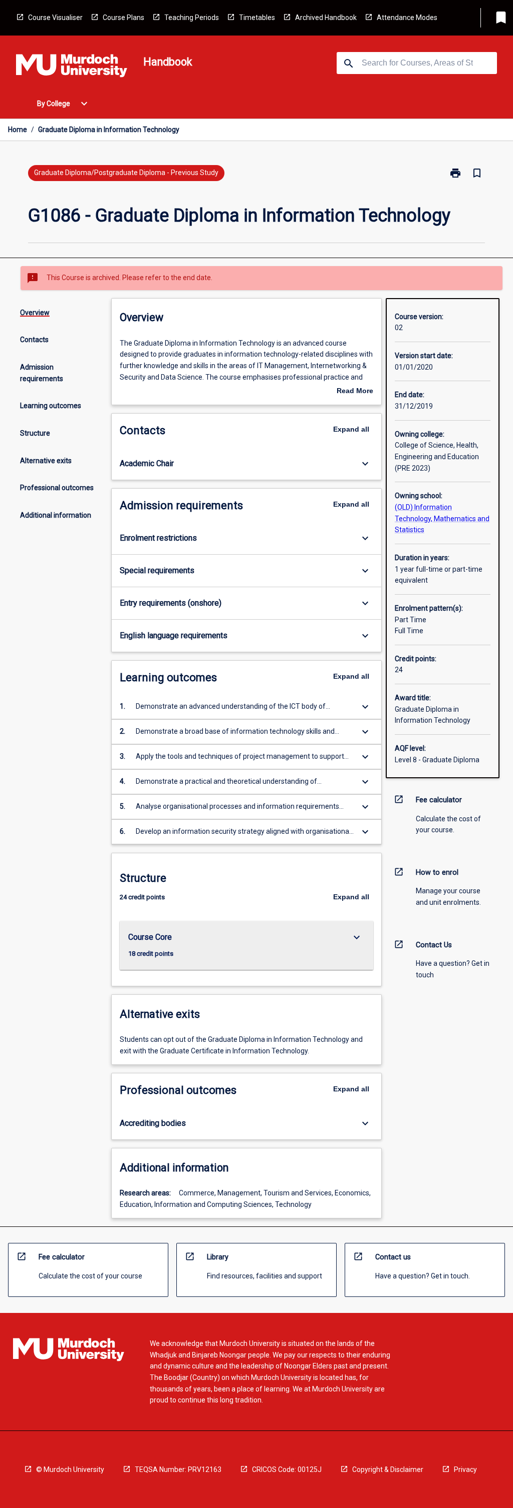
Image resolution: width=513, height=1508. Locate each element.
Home (17, 130)
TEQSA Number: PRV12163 (178, 1469)
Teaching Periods (191, 18)
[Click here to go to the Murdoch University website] (71, 67)
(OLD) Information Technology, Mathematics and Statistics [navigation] (442, 518)
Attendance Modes (407, 18)
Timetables (257, 18)
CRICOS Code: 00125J (287, 1469)
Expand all (351, 429)
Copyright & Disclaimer (387, 1469)
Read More (355, 392)
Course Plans (123, 18)
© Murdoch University (70, 1469)
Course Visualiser (55, 18)
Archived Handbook (326, 18)
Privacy (465, 1469)
